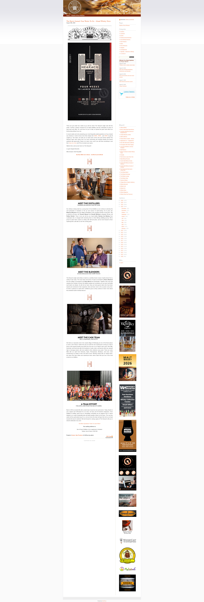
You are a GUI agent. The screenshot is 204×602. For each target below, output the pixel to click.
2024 (122, 204)
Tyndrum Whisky (123, 180)
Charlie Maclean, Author (125, 134)
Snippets (122, 47)
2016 (122, 242)
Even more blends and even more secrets (126, 76)
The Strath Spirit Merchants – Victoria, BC (126, 170)
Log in (121, 262)
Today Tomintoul (123, 86)
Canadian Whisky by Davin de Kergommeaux (126, 132)
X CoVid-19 (122, 53)
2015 (122, 244)
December (124, 208)
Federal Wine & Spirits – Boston (127, 138)
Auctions (122, 31)
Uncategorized (123, 49)
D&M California (123, 136)
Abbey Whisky (123, 127)
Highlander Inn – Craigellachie (127, 140)
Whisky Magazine (124, 192)
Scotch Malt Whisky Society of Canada (126, 166)
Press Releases (123, 45)
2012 (122, 250)
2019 (122, 236)
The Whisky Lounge (124, 176)
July (122, 218)
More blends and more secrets (126, 81)
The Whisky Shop (124, 178)
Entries (127, 19)
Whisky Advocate (124, 184)
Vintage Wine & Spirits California (127, 182)
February (124, 228)
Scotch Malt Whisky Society (126, 160)
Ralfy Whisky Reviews (125, 158)
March (123, 226)
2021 (122, 232)
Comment (122, 33)
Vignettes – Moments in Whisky (127, 51)
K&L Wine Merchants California (127, 142)
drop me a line (72, 143)
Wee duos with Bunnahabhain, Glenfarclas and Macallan (126, 70)
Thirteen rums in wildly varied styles (127, 65)
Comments (131, 19)
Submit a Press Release (77, 15)
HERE (95, 135)
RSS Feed (109, 436)
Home (68, 15)
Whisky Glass (123, 190)
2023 (122, 206)
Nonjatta (122, 154)
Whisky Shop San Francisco (126, 194)
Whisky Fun (122, 188)
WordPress (104, 600)
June (123, 220)
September (124, 214)
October (123, 212)
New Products (79, 435)
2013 (122, 248)
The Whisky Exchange (125, 174)
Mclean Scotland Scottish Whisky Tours (127, 152)
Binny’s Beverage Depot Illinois (127, 129)
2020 (122, 234)
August (123, 216)
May (122, 222)
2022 (122, 230)
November (124, 210)
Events (73, 435)
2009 (122, 256)
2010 (122, 254)
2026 (122, 200)
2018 (122, 238)
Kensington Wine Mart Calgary (127, 144)
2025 (122, 202)
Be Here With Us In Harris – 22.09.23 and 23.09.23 (89, 154)
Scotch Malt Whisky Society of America (126, 163)
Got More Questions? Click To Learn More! (89, 423)
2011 (122, 252)
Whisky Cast (123, 186)
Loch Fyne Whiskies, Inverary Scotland (126, 147)
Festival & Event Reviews (125, 37)
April (123, 224)
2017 (122, 240)
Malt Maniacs (123, 149)
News (121, 43)
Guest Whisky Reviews (125, 39)
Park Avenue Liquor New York (126, 156)
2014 (122, 246)
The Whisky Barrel (124, 172)
